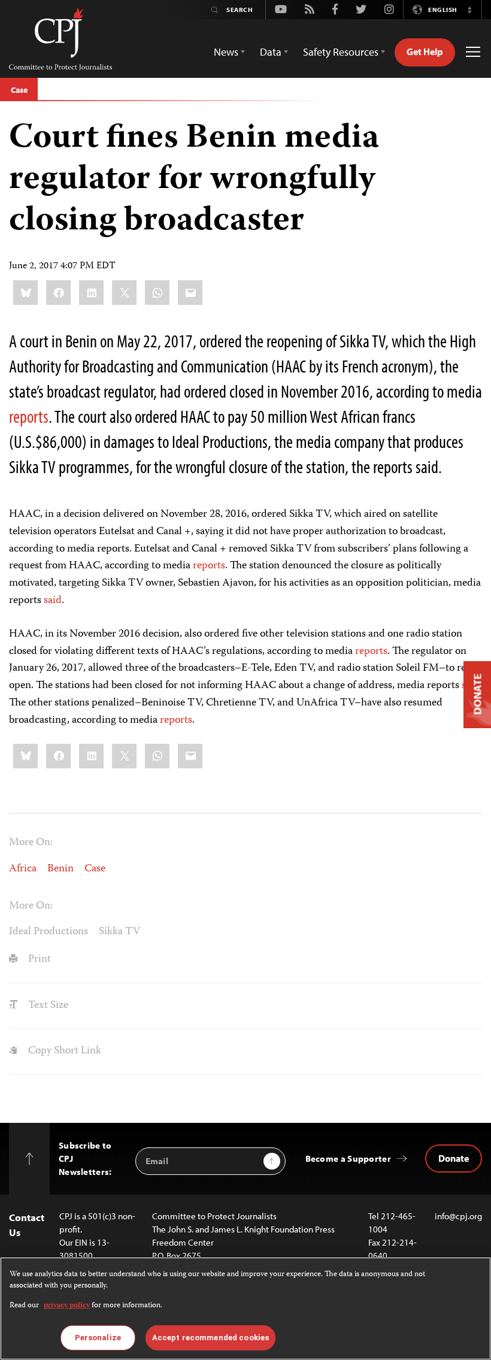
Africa (23, 869)
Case (19, 89)
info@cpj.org (458, 1216)
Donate (453, 1158)
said (53, 601)
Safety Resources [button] (340, 52)
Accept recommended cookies (210, 1337)
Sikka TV (119, 932)
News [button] (226, 52)
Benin (60, 869)
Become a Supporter (348, 1158)
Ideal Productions (48, 932)
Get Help (425, 51)
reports (29, 416)
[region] (245, 1308)
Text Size (47, 1005)
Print (38, 959)
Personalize (98, 1337)
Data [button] (270, 52)
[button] (469, 9)
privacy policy (67, 1306)
